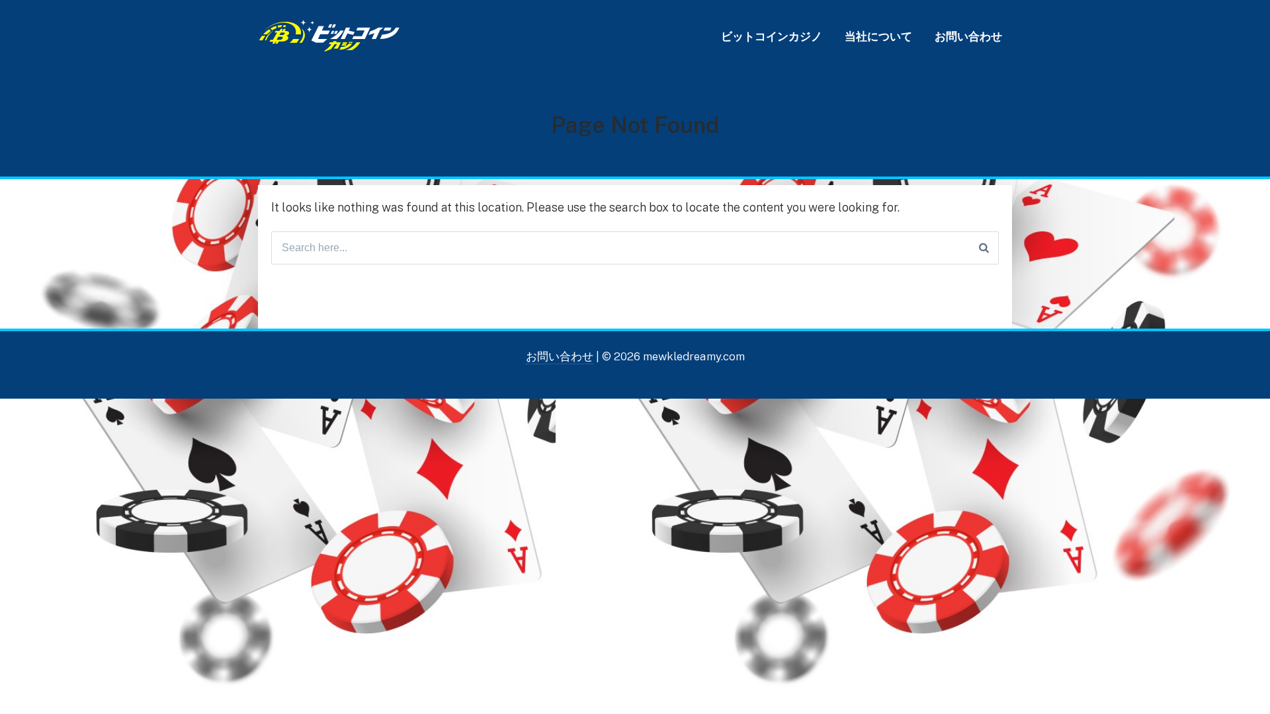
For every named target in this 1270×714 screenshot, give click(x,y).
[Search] (984, 247)
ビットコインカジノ (771, 36)
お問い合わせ (968, 36)
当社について (878, 36)
